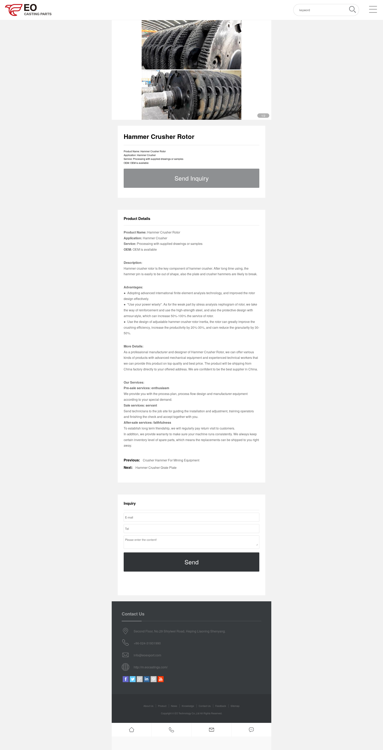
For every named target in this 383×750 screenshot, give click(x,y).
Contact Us (205, 705)
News (174, 705)
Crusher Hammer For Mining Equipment (171, 460)
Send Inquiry (192, 178)
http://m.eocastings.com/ (151, 667)
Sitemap (235, 705)
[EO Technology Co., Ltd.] (28, 10)
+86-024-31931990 (147, 643)
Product (162, 705)
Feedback (220, 705)
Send (192, 562)
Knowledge (188, 705)
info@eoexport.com (147, 655)
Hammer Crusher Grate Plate (156, 467)
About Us (148, 705)
